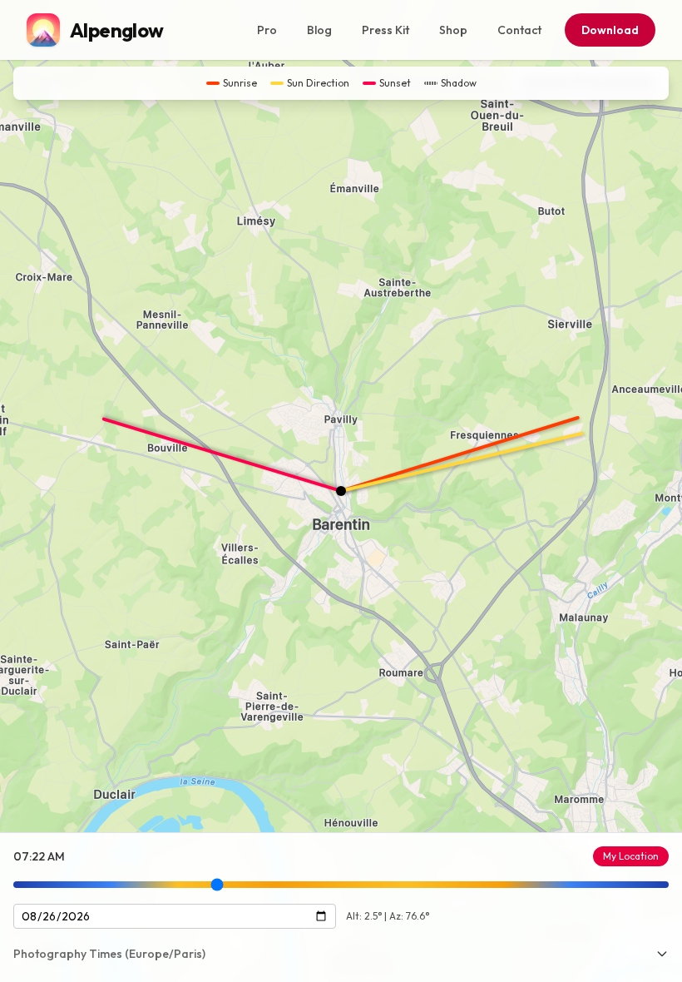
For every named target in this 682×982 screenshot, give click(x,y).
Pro (267, 29)
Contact (519, 29)
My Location (631, 856)
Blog (319, 29)
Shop (453, 29)
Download (610, 29)
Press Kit (385, 29)
